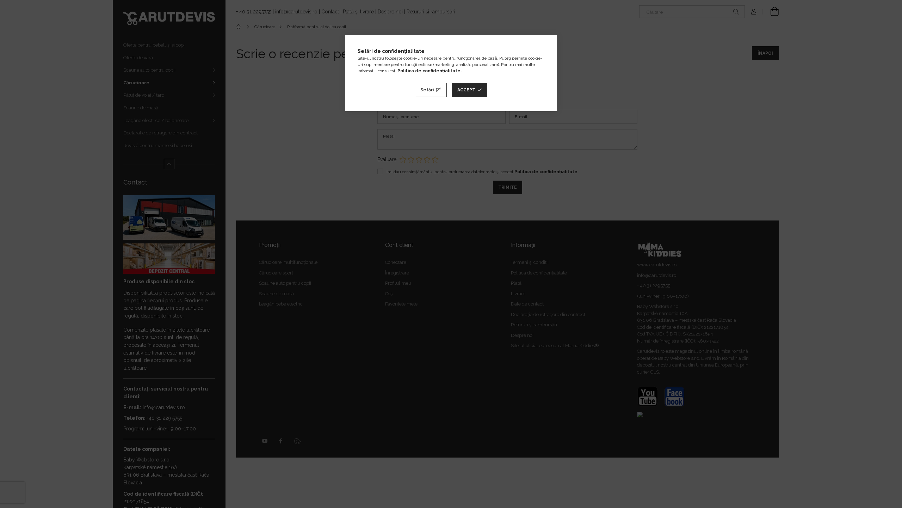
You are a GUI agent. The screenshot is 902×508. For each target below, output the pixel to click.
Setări (427, 89)
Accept (466, 89)
